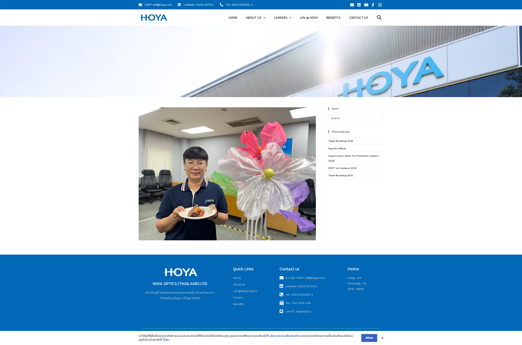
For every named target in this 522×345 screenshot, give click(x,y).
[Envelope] (352, 5)
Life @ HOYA (309, 17)
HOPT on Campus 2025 (342, 168)
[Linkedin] (359, 5)
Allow (369, 338)
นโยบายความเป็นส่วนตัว (284, 336)
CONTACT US (358, 17)
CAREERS (281, 17)
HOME (233, 17)
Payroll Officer (337, 148)
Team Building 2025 (340, 175)
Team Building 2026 (340, 141)
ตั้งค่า (166, 340)
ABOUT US (253, 17)
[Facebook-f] (373, 5)
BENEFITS (333, 17)
